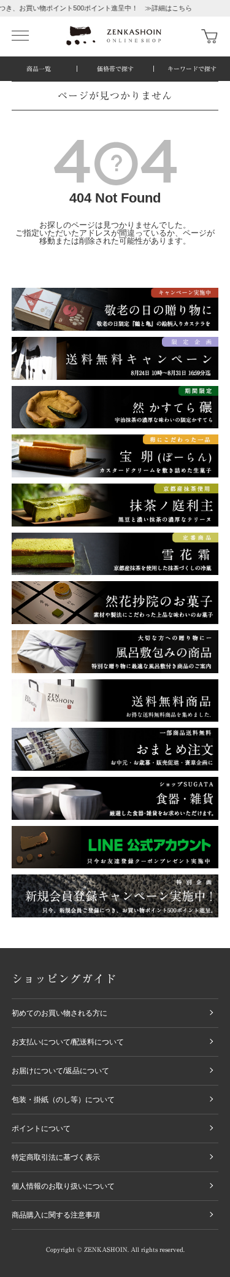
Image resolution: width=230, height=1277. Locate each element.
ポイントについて (41, 1128)
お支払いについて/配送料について (68, 1042)
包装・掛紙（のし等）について (63, 1099)
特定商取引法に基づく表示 (56, 1157)
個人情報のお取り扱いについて (63, 1186)
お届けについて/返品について (60, 1071)
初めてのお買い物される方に (59, 1013)
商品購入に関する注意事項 (56, 1215)
